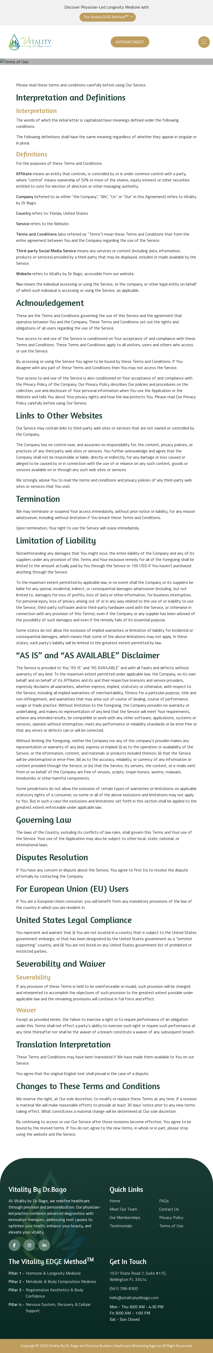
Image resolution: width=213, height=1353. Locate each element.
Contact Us (169, 1209)
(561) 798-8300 (124, 1288)
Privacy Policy (171, 1217)
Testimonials (121, 1226)
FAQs (164, 1201)
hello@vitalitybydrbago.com (134, 1297)
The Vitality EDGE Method (106, 17)
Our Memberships (125, 1217)
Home (115, 1201)
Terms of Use (171, 1226)
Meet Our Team (123, 1209)
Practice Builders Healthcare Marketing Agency (123, 1346)
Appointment (130, 42)
